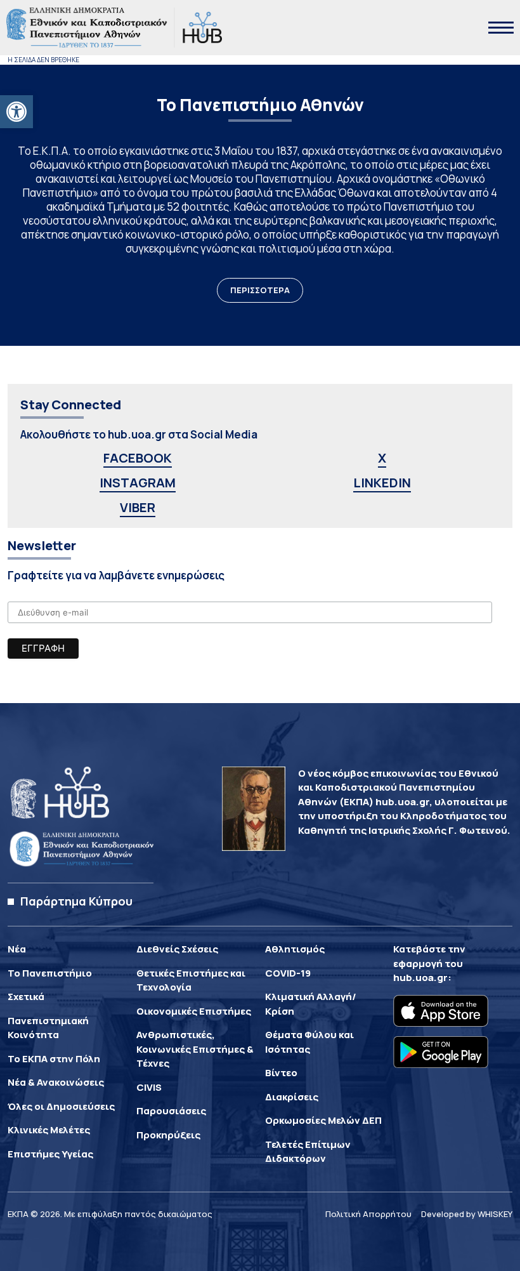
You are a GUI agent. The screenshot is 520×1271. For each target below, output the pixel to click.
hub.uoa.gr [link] (420, 977)
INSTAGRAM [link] (138, 482)
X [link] (382, 457)
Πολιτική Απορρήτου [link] (368, 1214)
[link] (16, 111)
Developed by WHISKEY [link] (466, 1214)
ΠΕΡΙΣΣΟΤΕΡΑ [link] (260, 290)
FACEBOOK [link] (137, 457)
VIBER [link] (137, 507)
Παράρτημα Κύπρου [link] (76, 901)
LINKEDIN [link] (382, 482)
